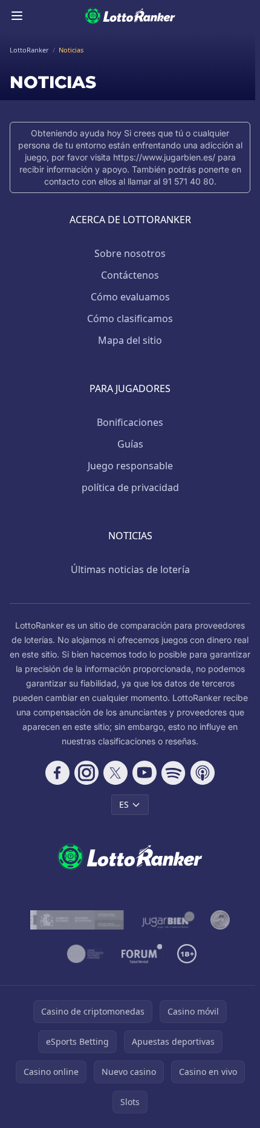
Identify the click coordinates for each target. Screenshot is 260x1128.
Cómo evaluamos (130, 296)
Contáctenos (130, 275)
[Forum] (142, 953)
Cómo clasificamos (130, 318)
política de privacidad (130, 487)
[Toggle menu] (17, 16)
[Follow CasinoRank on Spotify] (173, 773)
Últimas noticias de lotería (130, 569)
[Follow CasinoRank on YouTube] (144, 773)
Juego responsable (130, 465)
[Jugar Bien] (167, 920)
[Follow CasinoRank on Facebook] (57, 773)
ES (124, 804)
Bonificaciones (130, 422)
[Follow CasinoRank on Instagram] (86, 773)
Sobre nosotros (130, 253)
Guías (130, 444)
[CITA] (85, 953)
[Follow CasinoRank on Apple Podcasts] (202, 773)
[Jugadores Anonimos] (220, 920)
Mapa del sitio (130, 340)
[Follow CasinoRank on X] (115, 773)
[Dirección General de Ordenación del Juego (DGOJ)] (76, 920)
